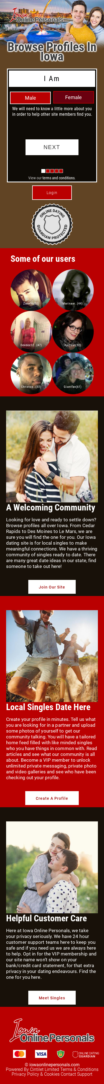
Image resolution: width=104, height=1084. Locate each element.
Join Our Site (52, 587)
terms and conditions (58, 178)
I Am (52, 78)
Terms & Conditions (79, 1069)
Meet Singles (52, 998)
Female (73, 97)
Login (52, 192)
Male (30, 98)
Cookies (52, 1074)
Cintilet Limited (44, 1069)
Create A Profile (52, 798)
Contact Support (76, 1074)
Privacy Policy (25, 1074)
